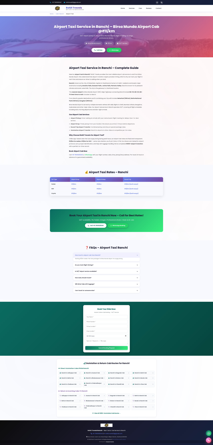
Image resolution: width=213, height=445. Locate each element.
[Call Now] (208, 440)
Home (123, 8)
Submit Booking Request (106, 348)
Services (132, 8)
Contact (158, 8)
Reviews (149, 8)
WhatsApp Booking (118, 225)
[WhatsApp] (157, 2)
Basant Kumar (110, 441)
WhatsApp (115, 50)
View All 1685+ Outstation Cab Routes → (107, 413)
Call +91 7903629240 (97, 225)
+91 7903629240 (56, 2)
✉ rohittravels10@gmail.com (113, 434)
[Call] (161, 2)
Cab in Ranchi (60, 14)
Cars (140, 8)
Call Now (99, 50)
